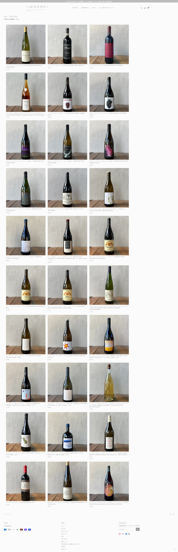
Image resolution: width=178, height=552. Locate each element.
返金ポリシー (64, 549)
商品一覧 (63, 528)
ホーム (5, 16)
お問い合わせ (64, 539)
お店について (64, 533)
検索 (62, 536)
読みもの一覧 (64, 531)
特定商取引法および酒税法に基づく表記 (70, 544)
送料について (64, 541)
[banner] (37, 8)
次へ (171, 514)
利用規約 (63, 546)
